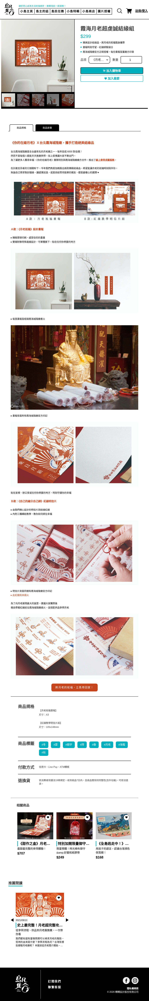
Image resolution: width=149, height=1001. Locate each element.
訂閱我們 (54, 981)
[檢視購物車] (129, 11)
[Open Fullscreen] (69, 87)
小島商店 (88, 11)
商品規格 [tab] (21, 128)
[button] (37, 55)
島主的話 (42, 11)
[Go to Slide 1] (8, 100)
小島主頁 (26, 11)
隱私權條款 (133, 988)
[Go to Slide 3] (38, 100)
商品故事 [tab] (47, 128)
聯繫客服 (54, 987)
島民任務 (57, 11)
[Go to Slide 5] (68, 100)
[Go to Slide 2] (23, 100)
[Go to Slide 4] (53, 100)
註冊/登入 (141, 10)
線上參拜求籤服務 (105, 160)
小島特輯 (73, 11)
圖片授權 (104, 11)
